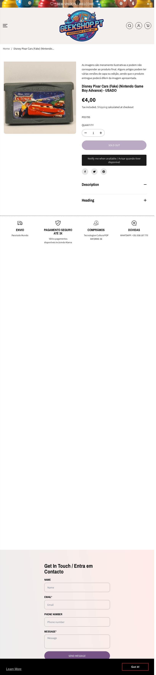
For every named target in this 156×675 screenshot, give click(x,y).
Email (48, 597)
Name (47, 579)
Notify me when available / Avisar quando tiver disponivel (114, 160)
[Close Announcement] (148, 4)
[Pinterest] (103, 171)
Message (50, 631)
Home (6, 48)
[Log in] (138, 25)
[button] (5, 26)
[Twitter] (94, 171)
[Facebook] (85, 171)
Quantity (88, 125)
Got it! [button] (135, 666)
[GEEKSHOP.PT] (77, 26)
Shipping (102, 107)
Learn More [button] (13, 669)
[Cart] (147, 25)
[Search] (129, 25)
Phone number (53, 614)
